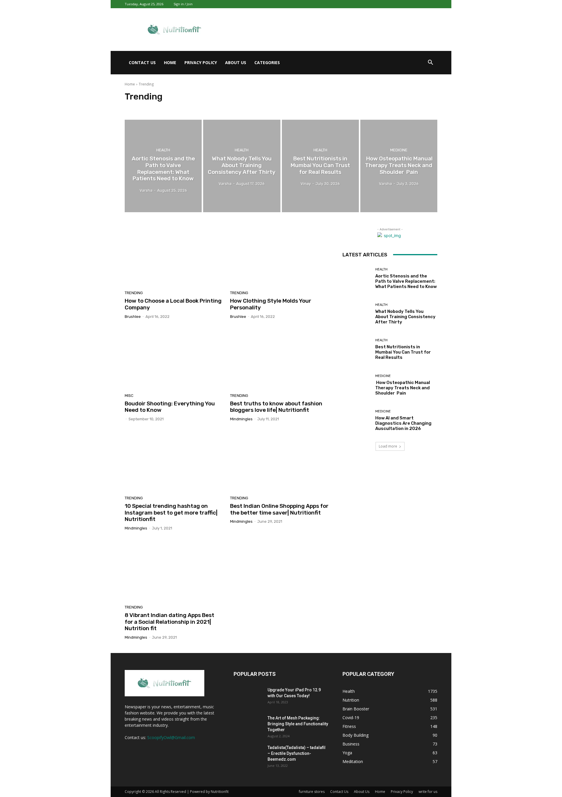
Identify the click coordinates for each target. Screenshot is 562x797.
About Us (235, 62)
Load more (388, 446)
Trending (134, 293)
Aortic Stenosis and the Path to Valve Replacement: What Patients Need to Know (406, 281)
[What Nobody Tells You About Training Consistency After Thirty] (241, 166)
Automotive (195, 107)
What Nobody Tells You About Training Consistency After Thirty (405, 317)
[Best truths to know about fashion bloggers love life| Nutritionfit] (279, 358)
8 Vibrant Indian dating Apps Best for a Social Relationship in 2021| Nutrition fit (169, 622)
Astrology (172, 107)
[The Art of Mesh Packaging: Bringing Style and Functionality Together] (248, 725)
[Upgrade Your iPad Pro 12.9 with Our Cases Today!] (248, 697)
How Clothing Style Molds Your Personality (270, 304)
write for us (428, 791)
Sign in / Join (183, 4)
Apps (155, 107)
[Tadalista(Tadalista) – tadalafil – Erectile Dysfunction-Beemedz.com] (248, 755)
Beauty (216, 107)
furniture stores (312, 791)
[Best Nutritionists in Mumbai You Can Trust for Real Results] (320, 166)
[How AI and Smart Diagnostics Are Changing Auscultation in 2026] (356, 420)
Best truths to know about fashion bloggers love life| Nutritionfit (276, 407)
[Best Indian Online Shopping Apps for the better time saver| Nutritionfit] (279, 460)
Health (163, 150)
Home (170, 62)
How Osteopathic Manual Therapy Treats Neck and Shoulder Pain (402, 388)
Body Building (238, 107)
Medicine (398, 150)
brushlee (133, 316)
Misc (129, 395)
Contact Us (142, 62)
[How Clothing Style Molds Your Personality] (279, 255)
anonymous (136, 107)
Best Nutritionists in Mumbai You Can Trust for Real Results (403, 352)
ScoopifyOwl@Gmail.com (171, 737)
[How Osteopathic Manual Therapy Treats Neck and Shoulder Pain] (398, 166)
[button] (430, 63)
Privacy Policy (200, 62)
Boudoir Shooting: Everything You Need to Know (170, 407)
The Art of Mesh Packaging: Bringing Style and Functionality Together (298, 724)
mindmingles (241, 419)
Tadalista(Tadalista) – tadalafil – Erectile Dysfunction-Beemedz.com (296, 753)
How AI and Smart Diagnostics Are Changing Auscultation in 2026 (403, 423)
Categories (267, 62)
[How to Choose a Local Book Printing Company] (174, 255)
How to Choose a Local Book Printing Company (173, 304)
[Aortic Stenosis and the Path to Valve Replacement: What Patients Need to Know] (163, 166)
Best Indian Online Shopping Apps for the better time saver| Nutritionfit (279, 509)
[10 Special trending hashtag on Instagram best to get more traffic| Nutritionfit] (174, 460)
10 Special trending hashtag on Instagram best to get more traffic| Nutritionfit (171, 513)
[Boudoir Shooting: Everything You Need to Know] (174, 358)
